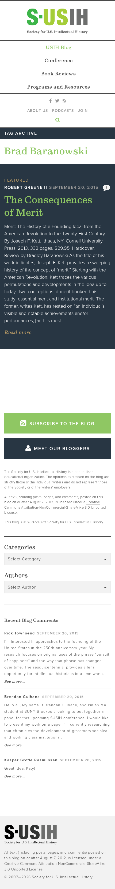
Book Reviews (58, 73)
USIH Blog (59, 47)
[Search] (57, 118)
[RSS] (64, 101)
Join (83, 110)
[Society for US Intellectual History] (57, 21)
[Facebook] (50, 101)
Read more (17, 332)
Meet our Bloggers (61, 448)
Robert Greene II (25, 187)
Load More (57, 379)
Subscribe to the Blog (61, 424)
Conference (59, 60)
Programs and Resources (58, 87)
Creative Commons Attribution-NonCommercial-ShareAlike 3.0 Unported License (55, 507)
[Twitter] (57, 101)
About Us (37, 110)
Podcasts (63, 110)
